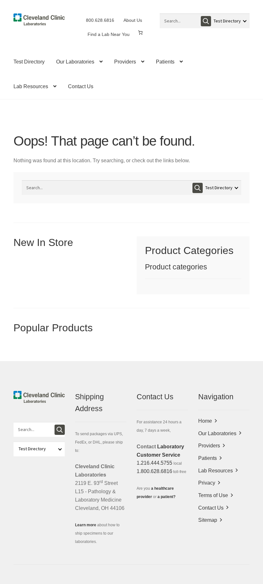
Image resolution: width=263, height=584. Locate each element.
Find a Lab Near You (109, 34)
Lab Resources (30, 86)
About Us (132, 20)
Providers (125, 61)
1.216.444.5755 (154, 463)
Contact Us (80, 86)
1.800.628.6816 (154, 471)
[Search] (206, 21)
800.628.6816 (100, 20)
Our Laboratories (75, 61)
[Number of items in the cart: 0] (140, 32)
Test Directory (29, 61)
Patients (165, 61)
